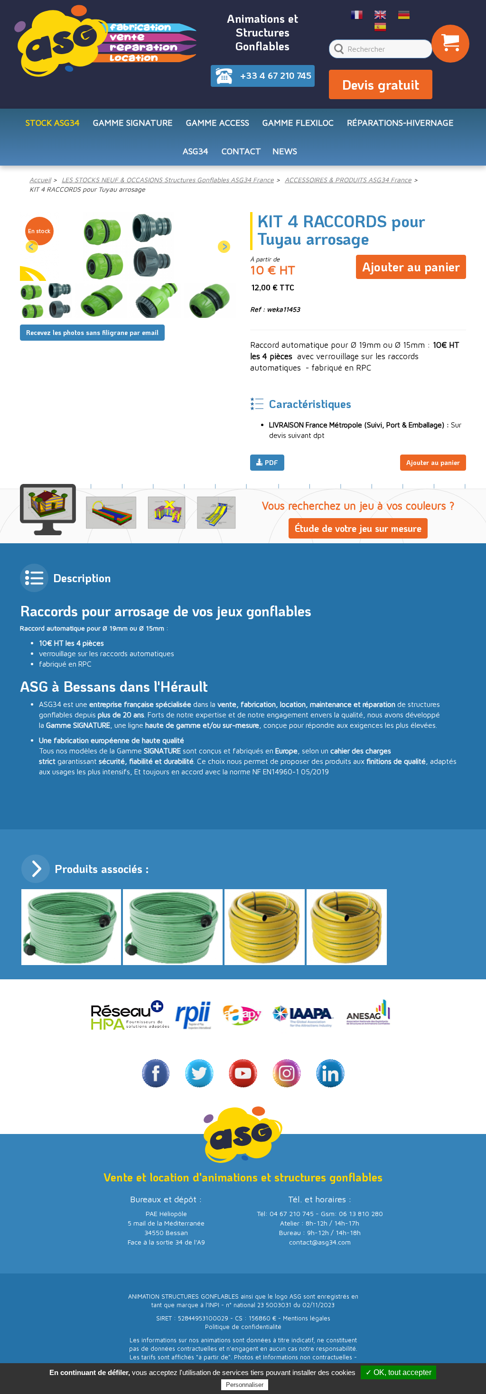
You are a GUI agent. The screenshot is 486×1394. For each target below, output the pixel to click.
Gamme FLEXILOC (298, 123)
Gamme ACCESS (217, 123)
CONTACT (241, 151)
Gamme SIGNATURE (133, 123)
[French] (357, 14)
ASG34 (195, 151)
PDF (270, 462)
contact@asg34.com (320, 1242)
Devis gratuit (380, 84)
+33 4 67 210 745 (275, 75)
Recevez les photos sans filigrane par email (92, 332)
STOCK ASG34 (53, 123)
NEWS (284, 151)
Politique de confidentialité (243, 1326)
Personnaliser (244, 1384)
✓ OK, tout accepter (398, 1372)
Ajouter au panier (411, 267)
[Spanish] (380, 26)
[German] (404, 14)
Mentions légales (306, 1318)
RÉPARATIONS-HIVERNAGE (400, 123)
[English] (380, 14)
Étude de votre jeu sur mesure (358, 528)
